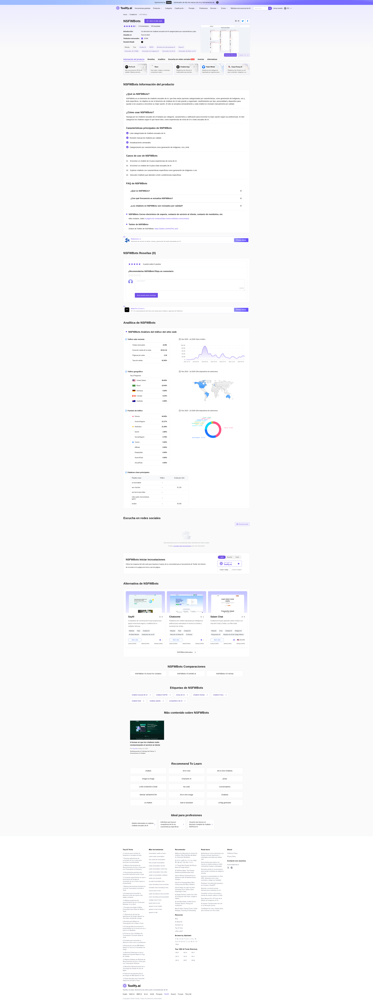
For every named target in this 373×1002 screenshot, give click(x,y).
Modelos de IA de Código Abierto (233, 634)
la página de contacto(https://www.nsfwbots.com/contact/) (167, 219)
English (125, 994)
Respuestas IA (215, 634)
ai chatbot (148, 803)
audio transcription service (157, 866)
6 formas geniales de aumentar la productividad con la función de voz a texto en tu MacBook (134, 928)
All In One (186, 771)
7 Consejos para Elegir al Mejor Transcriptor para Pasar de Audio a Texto (133, 909)
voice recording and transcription (159, 897)
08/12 (185, 956)
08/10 (177, 960)
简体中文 (132, 994)
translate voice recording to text (158, 887)
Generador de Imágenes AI (150, 51)
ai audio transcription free (157, 881)
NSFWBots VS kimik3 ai (186, 674)
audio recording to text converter (159, 894)
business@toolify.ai (233, 864)
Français (180, 994)
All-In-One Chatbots (224, 771)
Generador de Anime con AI (187, 51)
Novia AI (181, 47)
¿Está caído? (179, 931)
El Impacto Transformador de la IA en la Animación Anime (211, 904)
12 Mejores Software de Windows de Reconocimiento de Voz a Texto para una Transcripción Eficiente (134, 961)
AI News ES (178, 922)
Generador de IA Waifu (132, 51)
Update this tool (244, 55)
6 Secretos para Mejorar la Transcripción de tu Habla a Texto (133, 922)
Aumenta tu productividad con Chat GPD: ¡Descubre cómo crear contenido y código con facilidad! (212, 878)
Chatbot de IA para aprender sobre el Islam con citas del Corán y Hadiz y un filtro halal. (226, 622)
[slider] (129, 26)
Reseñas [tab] (151, 59)
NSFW (151, 47)
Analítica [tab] (161, 59)
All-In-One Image (186, 795)
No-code (186, 787)
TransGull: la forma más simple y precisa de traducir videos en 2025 (211, 894)
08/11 (193, 956)
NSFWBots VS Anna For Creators (148, 674)
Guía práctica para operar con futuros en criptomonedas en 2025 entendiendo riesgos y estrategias (211, 864)
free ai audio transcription (157, 863)
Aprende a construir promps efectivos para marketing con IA (210, 889)
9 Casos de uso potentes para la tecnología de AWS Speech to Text (133, 974)
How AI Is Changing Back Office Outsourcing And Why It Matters (185, 883)
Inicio (125, 14)
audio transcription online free (158, 869)
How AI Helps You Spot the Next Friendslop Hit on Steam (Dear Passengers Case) (185, 889)
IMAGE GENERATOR (148, 795)
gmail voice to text (154, 903)
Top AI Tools (179, 928)
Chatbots (224, 795)
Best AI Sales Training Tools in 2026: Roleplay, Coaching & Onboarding (186, 909)
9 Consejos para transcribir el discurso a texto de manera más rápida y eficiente (133, 895)
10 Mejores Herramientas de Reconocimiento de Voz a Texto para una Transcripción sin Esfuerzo (134, 867)
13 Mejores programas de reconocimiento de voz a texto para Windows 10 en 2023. (133, 902)
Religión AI (238, 631)
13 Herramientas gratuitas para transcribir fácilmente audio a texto (133, 873)
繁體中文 (139, 994)
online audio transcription (156, 856)
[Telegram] (232, 868)
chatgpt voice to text (155, 900)
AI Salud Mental (134, 634)
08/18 (185, 952)
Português (159, 994)
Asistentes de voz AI (148, 634)
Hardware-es (179, 925)
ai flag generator (224, 803)
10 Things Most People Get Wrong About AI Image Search (185, 866)
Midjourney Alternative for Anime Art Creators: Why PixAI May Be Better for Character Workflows (186, 855)
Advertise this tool (230, 55)
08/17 (193, 952)
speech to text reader (155, 906)
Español (166, 994)
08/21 (177, 952)
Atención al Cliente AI (176, 634)
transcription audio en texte (157, 853)
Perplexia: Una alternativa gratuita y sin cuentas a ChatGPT (212, 884)
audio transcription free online (158, 872)
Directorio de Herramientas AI (166, 47)
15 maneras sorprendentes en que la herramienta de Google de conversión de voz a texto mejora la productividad (134, 880)
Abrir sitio (135, 640)
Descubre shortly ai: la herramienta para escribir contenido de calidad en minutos (212, 871)
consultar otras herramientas (182, 546)
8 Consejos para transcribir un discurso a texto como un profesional (134, 941)
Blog (176, 919)
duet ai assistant (186, 803)
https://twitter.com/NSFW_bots (166, 229)
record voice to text (155, 891)
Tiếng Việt (188, 994)
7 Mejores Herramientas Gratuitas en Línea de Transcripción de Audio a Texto (134, 888)
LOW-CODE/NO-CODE (148, 787)
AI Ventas (189, 634)
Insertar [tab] (201, 59)
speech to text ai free (155, 909)
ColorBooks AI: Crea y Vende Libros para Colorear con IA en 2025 (212, 909)
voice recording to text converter (159, 884)
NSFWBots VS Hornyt (224, 674)
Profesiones (203, 8)
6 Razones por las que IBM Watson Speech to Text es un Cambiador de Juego (134, 947)
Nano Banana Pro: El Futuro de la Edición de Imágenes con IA (211, 899)
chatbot (148, 771)
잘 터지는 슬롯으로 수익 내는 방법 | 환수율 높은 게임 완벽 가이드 (186, 861)
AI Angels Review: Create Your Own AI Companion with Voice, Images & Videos (186, 896)
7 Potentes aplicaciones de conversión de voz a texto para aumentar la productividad (132, 860)
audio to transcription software (158, 875)
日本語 (152, 994)
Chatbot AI (133, 14)
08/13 (177, 956)
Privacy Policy (231, 856)
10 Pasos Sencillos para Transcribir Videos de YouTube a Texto (133, 979)
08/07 (185, 960)
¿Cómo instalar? (237, 569)
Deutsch (173, 994)
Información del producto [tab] (133, 59)
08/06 (193, 960)
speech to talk (153, 912)
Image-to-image (148, 779)
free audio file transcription (157, 859)
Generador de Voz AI (168, 51)
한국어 (146, 994)
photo (225, 779)
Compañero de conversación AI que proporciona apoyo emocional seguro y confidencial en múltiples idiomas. (144, 623)
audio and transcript (155, 878)
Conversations (224, 787)
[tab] (181, 59)
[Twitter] (228, 868)
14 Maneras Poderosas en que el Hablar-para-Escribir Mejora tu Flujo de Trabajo (134, 954)
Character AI (186, 779)
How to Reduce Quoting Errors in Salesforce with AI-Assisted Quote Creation (185, 877)
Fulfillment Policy (232, 853)
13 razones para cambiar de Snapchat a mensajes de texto (132, 854)
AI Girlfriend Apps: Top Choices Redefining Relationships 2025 (184, 871)
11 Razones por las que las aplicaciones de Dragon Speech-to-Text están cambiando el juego (133, 916)
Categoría (168, 8)
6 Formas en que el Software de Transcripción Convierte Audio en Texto (133, 935)
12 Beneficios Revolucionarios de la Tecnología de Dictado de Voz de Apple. (134, 968)
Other (177, 944)
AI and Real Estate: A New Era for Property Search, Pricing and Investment (185, 903)
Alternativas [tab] (212, 59)
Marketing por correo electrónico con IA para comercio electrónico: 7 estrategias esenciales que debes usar (212, 856)
